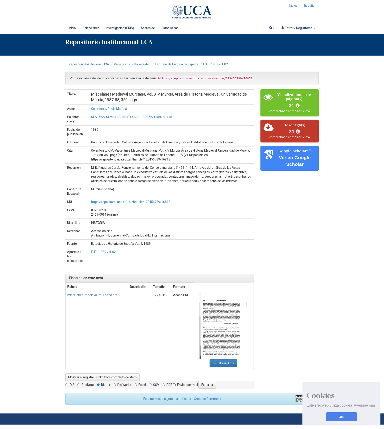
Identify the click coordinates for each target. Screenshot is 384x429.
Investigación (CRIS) (120, 28)
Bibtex (105, 385)
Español (309, 5)
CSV (156, 385)
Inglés (293, 5)
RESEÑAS (98, 117)
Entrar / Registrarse (298, 28)
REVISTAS (113, 117)
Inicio (72, 28)
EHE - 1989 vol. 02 (215, 64)
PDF (169, 385)
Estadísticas (170, 28)
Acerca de (148, 28)
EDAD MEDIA (163, 117)
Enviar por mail (187, 385)
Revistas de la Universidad (132, 64)
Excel (142, 385)
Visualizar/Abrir (223, 363)
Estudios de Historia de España (176, 64)
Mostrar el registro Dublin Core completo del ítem (102, 377)
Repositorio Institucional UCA (89, 64)
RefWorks (124, 385)
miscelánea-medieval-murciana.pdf (92, 295)
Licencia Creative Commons (201, 399)
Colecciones (90, 28)
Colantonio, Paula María (107, 108)
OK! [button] (341, 417)
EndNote (88, 385)
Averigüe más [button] (365, 405)
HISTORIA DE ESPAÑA (137, 117)
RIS (72, 385)
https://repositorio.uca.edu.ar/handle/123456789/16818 (130, 202)
